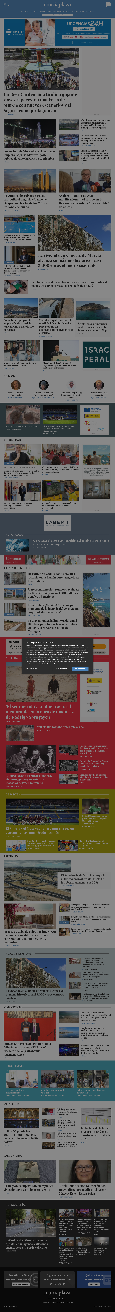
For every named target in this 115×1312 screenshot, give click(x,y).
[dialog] (57, 656)
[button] (32, 669)
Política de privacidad (48, 664)
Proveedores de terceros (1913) (73, 652)
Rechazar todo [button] (61, 669)
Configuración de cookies (34, 664)
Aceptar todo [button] (80, 669)
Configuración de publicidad (42, 661)
